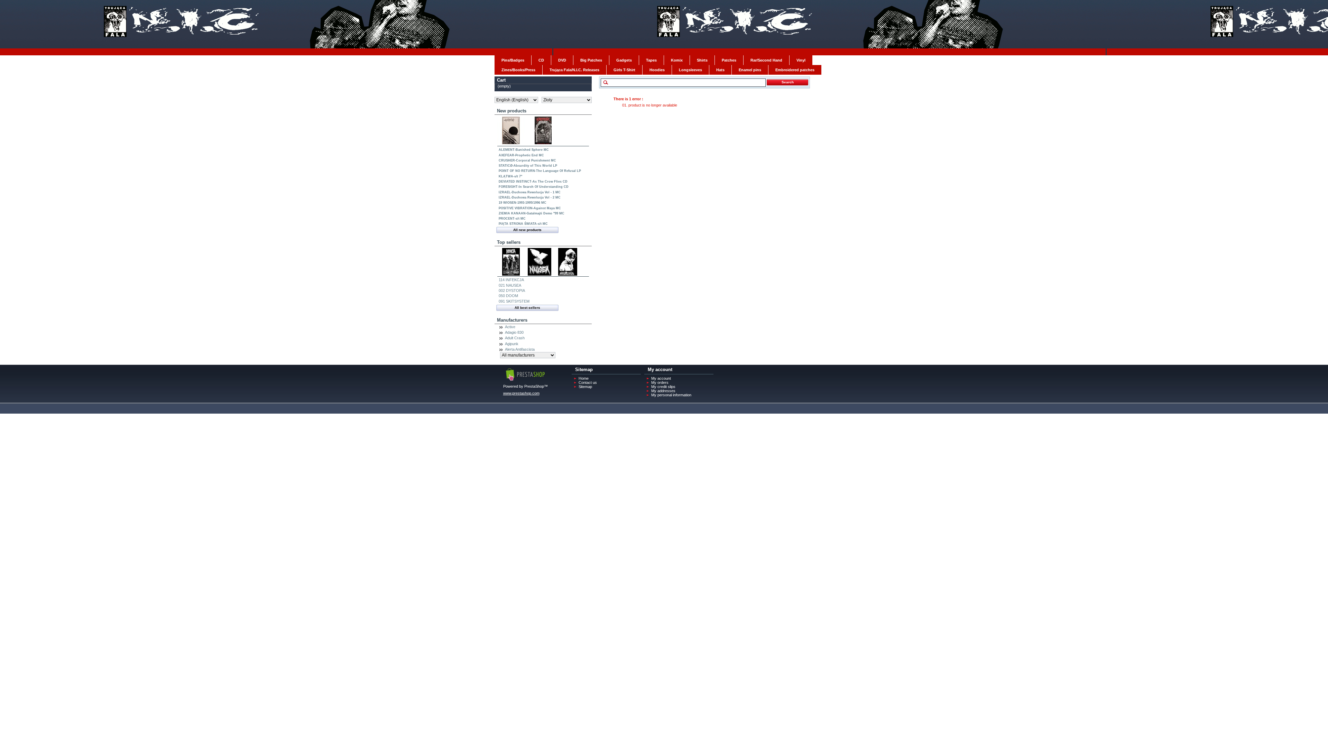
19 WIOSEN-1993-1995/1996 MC (522, 202)
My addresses (663, 391)
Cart (501, 80)
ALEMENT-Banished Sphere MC (524, 149)
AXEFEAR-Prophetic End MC (521, 155)
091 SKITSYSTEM (514, 301)
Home (584, 378)
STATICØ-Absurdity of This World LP (528, 165)
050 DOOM (508, 296)
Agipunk (511, 344)
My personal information (671, 395)
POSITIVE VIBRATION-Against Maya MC (530, 208)
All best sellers (527, 308)
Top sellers (508, 242)
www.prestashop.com (521, 393)
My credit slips (663, 387)
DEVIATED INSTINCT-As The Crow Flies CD (533, 181)
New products (511, 110)
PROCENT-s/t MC (512, 218)
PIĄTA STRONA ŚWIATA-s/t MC (523, 223)
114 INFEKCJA (511, 280)
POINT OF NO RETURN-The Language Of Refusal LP (540, 171)
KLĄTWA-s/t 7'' (510, 176)
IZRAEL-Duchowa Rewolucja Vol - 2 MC (530, 197)
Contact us (588, 382)
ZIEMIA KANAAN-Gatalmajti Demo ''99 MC (531, 213)
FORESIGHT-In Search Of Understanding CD (534, 186)
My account (661, 378)
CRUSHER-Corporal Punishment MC (527, 160)
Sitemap (585, 387)
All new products (527, 230)
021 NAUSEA (510, 285)
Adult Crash (515, 338)
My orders (659, 382)
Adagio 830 (514, 332)
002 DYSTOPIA (512, 290)
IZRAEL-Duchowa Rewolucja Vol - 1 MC (530, 192)
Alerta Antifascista (520, 349)
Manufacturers (512, 320)
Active (510, 327)
